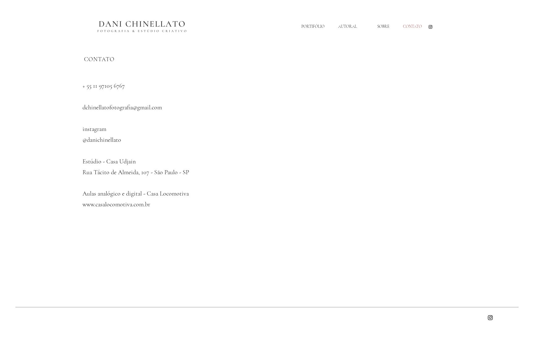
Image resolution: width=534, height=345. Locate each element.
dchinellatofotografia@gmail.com (122, 107)
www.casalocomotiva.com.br (116, 204)
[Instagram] (430, 26)
